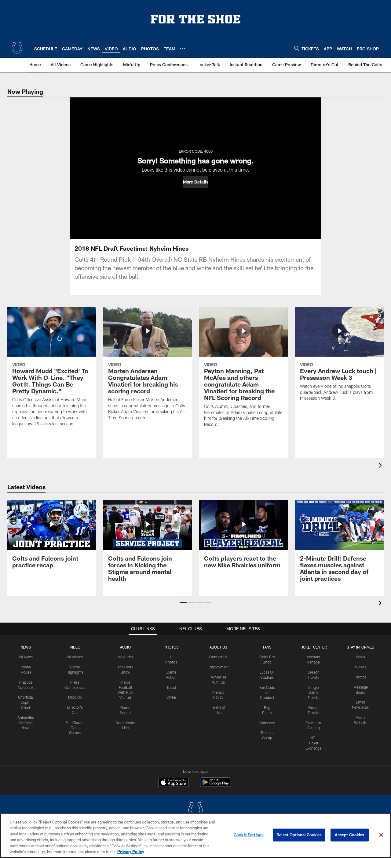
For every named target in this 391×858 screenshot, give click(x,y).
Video (75, 647)
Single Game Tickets (313, 692)
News (25, 647)
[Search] (296, 48)
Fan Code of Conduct (267, 692)
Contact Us (218, 657)
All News (26, 657)
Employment (218, 667)
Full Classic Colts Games (75, 727)
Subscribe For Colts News (25, 722)
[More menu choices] (182, 48)
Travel (171, 687)
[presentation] (381, 466)
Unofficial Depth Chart (26, 702)
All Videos (75, 657)
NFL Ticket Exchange (313, 743)
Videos (360, 667)
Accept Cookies (349, 834)
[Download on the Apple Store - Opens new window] (173, 783)
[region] (195, 835)
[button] (195, 182)
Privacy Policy (130, 851)
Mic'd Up (75, 697)
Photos (171, 647)
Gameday (267, 723)
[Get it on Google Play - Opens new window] (215, 785)
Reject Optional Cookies (299, 834)
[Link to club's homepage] (17, 48)
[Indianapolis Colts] (195, 810)
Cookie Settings (249, 834)
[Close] (381, 835)
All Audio (125, 657)
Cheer (171, 697)
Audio (125, 647)
